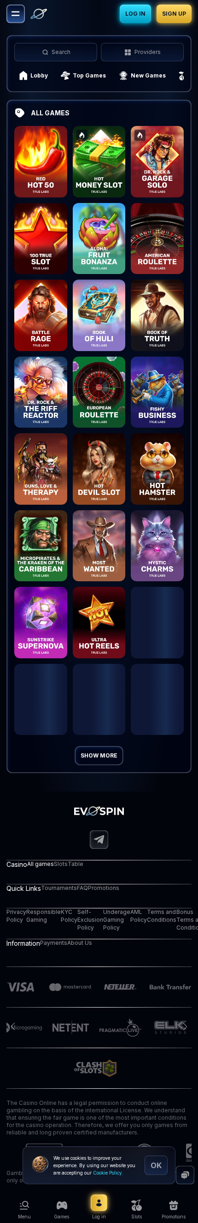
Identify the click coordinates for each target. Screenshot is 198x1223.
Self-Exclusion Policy (90, 919)
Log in (135, 13)
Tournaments (59, 887)
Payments (53, 942)
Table (75, 863)
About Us (79, 942)
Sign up (174, 13)
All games (40, 863)
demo (40, 173)
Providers (147, 51)
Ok (156, 1165)
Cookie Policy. (108, 1172)
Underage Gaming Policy (116, 919)
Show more (99, 755)
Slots (61, 863)
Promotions (103, 887)
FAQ (82, 887)
